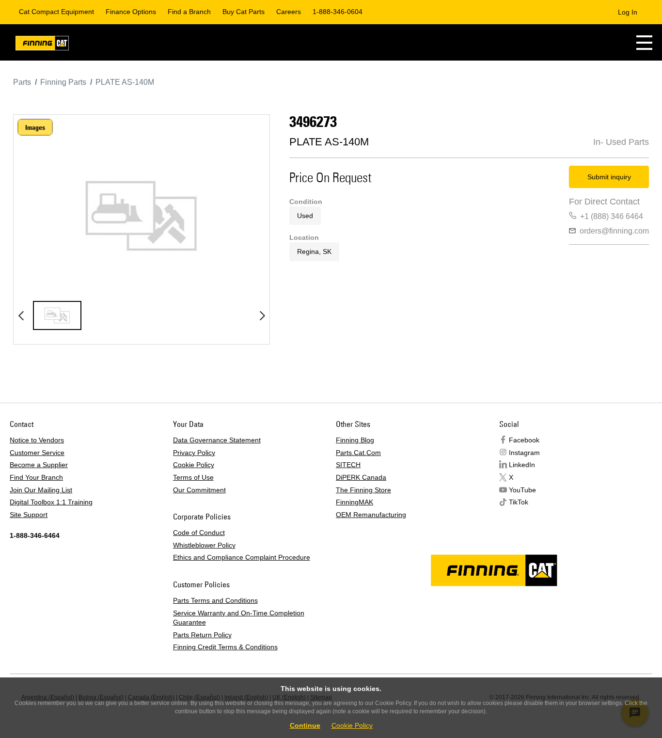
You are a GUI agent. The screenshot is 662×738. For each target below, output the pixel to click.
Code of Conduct (199, 532)
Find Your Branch (36, 477)
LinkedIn (522, 465)
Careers (288, 12)
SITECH (348, 465)
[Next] (262, 315)
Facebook (524, 440)
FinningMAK (354, 502)
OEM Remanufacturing (371, 514)
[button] (644, 42)
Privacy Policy (194, 452)
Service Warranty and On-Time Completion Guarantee (238, 618)
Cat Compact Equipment (56, 12)
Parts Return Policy (202, 635)
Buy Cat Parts (243, 12)
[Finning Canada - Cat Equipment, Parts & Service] (42, 45)
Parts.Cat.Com (358, 452)
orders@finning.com (614, 231)
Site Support (28, 514)
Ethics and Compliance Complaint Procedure (241, 557)
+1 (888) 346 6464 (611, 216)
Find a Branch (189, 12)
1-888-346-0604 (338, 12)
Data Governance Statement (217, 440)
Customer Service (37, 452)
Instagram (524, 452)
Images (35, 127)
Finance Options (131, 12)
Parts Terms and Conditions (215, 600)
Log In (627, 12)
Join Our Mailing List (41, 490)
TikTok (518, 502)
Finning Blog (355, 440)
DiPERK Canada (361, 477)
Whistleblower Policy (204, 545)
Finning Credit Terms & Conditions (225, 647)
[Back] (21, 315)
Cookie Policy (193, 465)
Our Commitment (199, 490)
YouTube (522, 490)
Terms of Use (193, 477)
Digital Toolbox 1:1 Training (51, 502)
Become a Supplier (39, 465)
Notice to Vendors (37, 440)
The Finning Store (363, 490)
